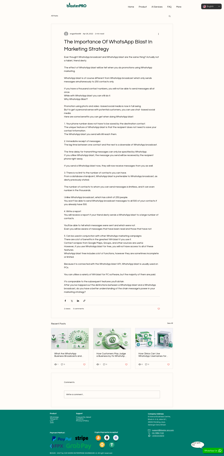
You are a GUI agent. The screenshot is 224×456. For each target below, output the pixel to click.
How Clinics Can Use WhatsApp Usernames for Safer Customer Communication (152, 354)
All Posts (54, 16)
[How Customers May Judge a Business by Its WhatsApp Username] (112, 338)
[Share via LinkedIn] (78, 300)
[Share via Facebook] (65, 300)
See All (170, 323)
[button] (169, 16)
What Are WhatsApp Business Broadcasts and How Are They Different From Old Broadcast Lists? (68, 354)
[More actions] (158, 33)
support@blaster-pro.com (163, 430)
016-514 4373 (158, 436)
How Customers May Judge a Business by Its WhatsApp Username (111, 354)
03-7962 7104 (158, 433)
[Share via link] (84, 300)
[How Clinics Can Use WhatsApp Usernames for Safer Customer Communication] (154, 338)
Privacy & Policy (82, 421)
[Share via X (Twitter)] (71, 300)
